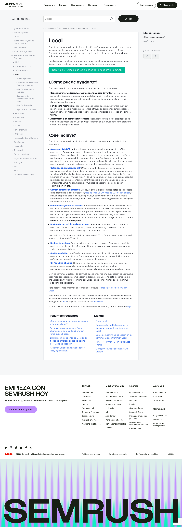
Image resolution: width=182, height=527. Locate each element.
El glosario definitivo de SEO (26, 158)
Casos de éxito (87, 416)
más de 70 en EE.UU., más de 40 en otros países (107, 193)
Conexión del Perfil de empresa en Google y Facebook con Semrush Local (112, 328)
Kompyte (18, 163)
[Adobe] (9, 454)
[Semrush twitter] (30, 447)
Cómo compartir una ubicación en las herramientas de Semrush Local (114, 336)
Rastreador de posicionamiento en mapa (25, 98)
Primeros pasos (21, 33)
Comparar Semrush (90, 412)
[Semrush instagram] (11, 447)
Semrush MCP (111, 393)
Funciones (86, 396)
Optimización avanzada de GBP (65, 168)
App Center (19, 142)
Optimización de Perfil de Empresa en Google (27, 84)
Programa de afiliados (91, 424)
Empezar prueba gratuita (21, 409)
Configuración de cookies (146, 454)
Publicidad (20, 114)
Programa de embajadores (159, 424)
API (15, 167)
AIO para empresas (114, 400)
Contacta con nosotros (24, 175)
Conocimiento (21, 18)
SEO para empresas (114, 396)
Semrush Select (136, 412)
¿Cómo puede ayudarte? (154, 37)
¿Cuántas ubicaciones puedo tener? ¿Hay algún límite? (67, 349)
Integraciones (20, 146)
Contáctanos (135, 429)
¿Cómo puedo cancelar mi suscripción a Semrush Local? (69, 322)
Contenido (19, 118)
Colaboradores (136, 408)
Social (18, 122)
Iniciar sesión (146, 5)
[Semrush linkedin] (6, 447)
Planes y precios (23, 79)
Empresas (109, 5)
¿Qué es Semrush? (22, 29)
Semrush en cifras (89, 420)
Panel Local (97, 301)
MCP (16, 171)
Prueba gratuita (88, 408)
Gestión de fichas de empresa (25, 90)
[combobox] (75, 18)
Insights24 (109, 408)
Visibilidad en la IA (23, 66)
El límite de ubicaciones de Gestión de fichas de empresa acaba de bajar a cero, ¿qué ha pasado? (68, 341)
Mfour (108, 412)
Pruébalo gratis (167, 5)
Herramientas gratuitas (115, 424)
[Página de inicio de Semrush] (14, 5)
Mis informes (21, 130)
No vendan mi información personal (138, 423)
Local (17, 75)
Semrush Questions (138, 396)
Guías (16, 37)
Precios (62, 5)
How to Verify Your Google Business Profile (113, 343)
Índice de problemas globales (138, 417)
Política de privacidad (90, 454)
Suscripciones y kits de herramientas (24, 42)
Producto (48, 5)
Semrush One (20, 47)
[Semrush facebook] (26, 447)
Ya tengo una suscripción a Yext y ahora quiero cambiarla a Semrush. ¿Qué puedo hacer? (67, 331)
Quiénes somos (136, 393)
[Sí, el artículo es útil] (147, 56)
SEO (17, 62)
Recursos (92, 5)
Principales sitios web (115, 420)
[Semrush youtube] (21, 447)
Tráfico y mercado (23, 71)
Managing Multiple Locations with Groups (112, 350)
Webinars (157, 419)
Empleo (132, 404)
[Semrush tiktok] (16, 447)
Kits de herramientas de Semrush (24, 57)
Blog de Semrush (160, 416)
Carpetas (19, 134)
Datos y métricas (21, 154)
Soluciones (76, 5)
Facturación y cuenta (23, 52)
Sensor (108, 428)
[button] (155, 56)
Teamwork (18, 150)
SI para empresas (113, 404)
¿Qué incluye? (149, 41)
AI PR (17, 126)
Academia (157, 396)
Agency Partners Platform (26, 138)
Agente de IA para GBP (26, 109)
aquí (65, 301)
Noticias (133, 400)
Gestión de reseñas (24, 105)
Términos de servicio (118, 454)
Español (171, 454)
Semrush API (159, 400)
